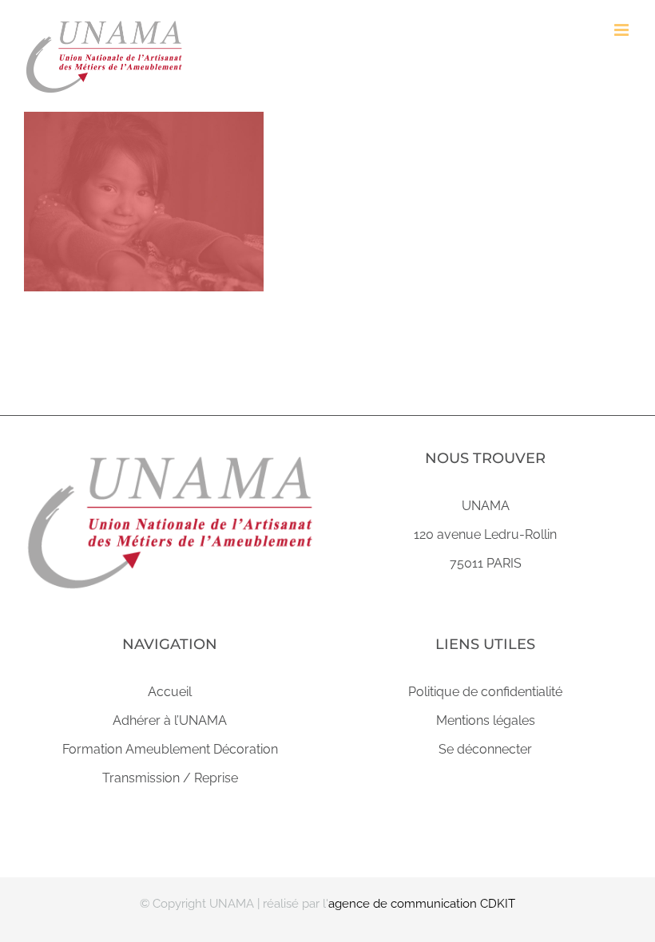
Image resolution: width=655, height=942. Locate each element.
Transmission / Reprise (170, 778)
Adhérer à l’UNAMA (170, 720)
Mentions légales (485, 720)
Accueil (170, 691)
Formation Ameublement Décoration (170, 749)
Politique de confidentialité (485, 691)
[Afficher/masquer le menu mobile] (622, 30)
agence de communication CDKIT (421, 903)
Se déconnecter (485, 749)
